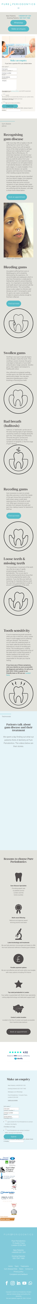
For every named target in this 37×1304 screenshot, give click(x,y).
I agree (7, 95)
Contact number (7, 70)
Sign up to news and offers (12, 103)
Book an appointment (16, 197)
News (21, 1269)
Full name (5, 66)
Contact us (29, 1269)
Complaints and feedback (19, 1274)
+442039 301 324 (24, 16)
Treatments (25, 1266)
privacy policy (15, 91)
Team (17, 1266)
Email (4, 74)
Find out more (13, 304)
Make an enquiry (18, 29)
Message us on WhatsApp (15, 1092)
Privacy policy (18, 1272)
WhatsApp (18, 23)
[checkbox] (4, 94)
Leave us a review (13, 1100)
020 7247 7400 (24, 18)
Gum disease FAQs (10, 1269)
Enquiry (5, 78)
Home (10, 1266)
